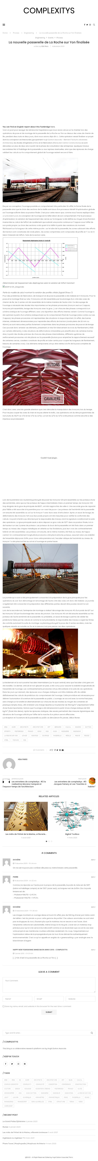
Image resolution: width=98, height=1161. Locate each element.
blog (70, 1080)
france (30, 731)
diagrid (78, 727)
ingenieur (77, 731)
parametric (40, 1097)
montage (34, 736)
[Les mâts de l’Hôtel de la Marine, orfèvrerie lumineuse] (26, 816)
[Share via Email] (63, 750)
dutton (88, 727)
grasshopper (9, 1093)
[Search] (94, 24)
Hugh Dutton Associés (52, 139)
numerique (27, 1097)
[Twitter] (87, 24)
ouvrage (45, 736)
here (53, 127)
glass (80, 1089)
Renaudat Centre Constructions (66, 143)
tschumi (16, 740)
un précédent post (10, 216)
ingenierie (65, 731)
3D (20, 1080)
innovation (69, 1093)
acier (14, 727)
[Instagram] (90, 24)
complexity (27, 1084)
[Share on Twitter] (57, 750)
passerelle (57, 736)
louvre (15, 1097)
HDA (35, 143)
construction (80, 1084)
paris (66, 1097)
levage (24, 736)
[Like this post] (52, 750)
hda (47, 731)
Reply (93, 860)
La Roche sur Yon (11, 736)
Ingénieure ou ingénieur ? (13, 1138)
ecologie (27, 1089)
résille (68, 736)
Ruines (5, 1127)
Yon (24, 740)
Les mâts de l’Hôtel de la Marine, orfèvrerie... (25, 834)
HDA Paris (44, 46)
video (80, 1102)
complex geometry (11, 1084)
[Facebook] (84, 24)
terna (71, 1102)
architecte (24, 727)
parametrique (54, 1097)
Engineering (29, 33)
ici (57, 136)
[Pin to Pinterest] (60, 750)
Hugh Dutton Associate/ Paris (62, 1157)
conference (66, 1084)
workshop (8, 1106)
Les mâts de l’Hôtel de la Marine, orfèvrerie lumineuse (25, 1132)
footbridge (19, 731)
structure (61, 1102)
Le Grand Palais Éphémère (14, 1121)
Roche (77, 736)
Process (16, 33)
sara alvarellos (37, 1102)
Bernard (58, 727)
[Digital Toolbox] (72, 816)
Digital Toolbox (72, 834)
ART (48, 727)
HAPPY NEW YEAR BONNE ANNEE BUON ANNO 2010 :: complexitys (40, 950)
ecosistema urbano (43, 1089)
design (17, 1089)
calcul (68, 727)
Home (5, 33)
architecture (38, 727)
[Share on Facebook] (55, 750)
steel (6, 740)
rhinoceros (8, 1102)
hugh (55, 731)
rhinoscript (22, 1102)
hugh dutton (31, 1093)
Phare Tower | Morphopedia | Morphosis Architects (24, 1143)
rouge (86, 736)
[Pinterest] (25, 1064)
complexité (40, 1084)
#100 (5, 1080)
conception (53, 1084)
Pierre (15, 877)
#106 (5, 727)
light (6, 1097)
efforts (7, 731)
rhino (87, 1097)
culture (7, 1089)
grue (39, 731)
